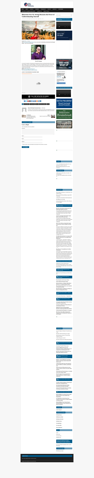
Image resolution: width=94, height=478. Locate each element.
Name (23, 135)
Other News (60, 9)
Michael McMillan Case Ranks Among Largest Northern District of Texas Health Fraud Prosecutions (63, 395)
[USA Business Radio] (59, 450)
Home (23, 9)
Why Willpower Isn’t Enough (60, 199)
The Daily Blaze (58, 423)
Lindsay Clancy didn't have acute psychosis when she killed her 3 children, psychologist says (63, 364)
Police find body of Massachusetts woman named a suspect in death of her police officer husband (64, 368)
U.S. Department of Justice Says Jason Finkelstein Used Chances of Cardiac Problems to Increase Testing (64, 399)
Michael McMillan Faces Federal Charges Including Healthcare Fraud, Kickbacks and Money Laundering (63, 403)
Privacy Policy (46, 11)
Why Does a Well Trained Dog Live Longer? (63, 333)
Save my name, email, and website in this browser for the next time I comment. (35, 144)
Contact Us (39, 11)
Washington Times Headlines (62, 357)
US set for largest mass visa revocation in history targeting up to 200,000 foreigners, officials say (63, 375)
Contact (31, 9)
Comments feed (58, 435)
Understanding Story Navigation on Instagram (64, 310)
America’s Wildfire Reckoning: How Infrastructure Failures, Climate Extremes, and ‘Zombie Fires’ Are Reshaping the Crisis (64, 348)
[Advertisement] (47, 470)
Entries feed (58, 434)
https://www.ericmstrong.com (30, 68)
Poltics (49, 9)
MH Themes (34, 461)
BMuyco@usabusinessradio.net (61, 166)
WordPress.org (58, 437)
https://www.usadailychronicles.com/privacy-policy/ (29, 458)
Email (23, 138)
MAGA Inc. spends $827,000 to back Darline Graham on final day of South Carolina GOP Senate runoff (63, 360)
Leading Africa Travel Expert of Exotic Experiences (64, 197)
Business (37, 9)
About (27, 9)
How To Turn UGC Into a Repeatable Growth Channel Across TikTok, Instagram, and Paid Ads (63, 224)
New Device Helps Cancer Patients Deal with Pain (64, 339)
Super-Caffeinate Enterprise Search (62, 281)
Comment (23, 128)
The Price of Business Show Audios (28, 11)
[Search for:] (64, 15)
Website (23, 141)
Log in (57, 432)
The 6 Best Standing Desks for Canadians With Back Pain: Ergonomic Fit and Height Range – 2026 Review (64, 237)
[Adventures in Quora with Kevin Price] (62, 263)
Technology (43, 9)
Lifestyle (54, 9)
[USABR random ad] (38, 98)
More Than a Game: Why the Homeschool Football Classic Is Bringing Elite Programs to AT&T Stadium (63, 313)
